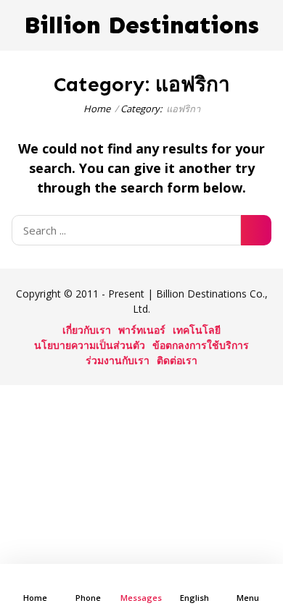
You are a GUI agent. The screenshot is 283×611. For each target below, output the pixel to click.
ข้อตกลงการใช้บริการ (200, 345)
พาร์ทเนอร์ (141, 330)
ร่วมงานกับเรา (117, 360)
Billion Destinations (141, 25)
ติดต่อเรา (177, 360)
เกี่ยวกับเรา (86, 330)
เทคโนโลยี (197, 330)
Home (96, 108)
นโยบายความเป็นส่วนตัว (89, 345)
